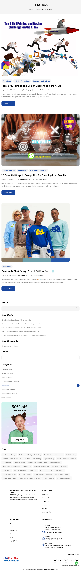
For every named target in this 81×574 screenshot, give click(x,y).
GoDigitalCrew (75, 565)
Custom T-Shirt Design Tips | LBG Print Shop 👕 (27, 271)
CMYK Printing (71, 455)
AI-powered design (9, 455)
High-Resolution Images (11, 466)
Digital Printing (49, 459)
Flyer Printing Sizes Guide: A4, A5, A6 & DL (16, 320)
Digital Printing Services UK (66, 459)
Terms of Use (46, 505)
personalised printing (41, 466)
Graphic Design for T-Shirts (37, 462)
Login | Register (14, 541)
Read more (8, 103)
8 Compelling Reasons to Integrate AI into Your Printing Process (23, 335)
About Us (45, 494)
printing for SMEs (20, 470)
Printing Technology (22, 81)
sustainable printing (62, 474)
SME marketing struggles (43, 474)
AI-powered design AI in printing (30, 455)
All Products (13, 530)
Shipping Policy (47, 512)
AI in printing (48, 455)
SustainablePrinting (9, 478)
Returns (44, 508)
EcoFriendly (7, 462)
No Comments (45, 90)
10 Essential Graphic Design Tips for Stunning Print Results (33, 175)
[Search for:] (40, 357)
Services (12, 527)
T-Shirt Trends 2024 (64, 478)
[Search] (76, 357)
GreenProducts (55, 462)
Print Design (7, 470)
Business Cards (6, 369)
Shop (11, 523)
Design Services (9, 170)
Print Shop (7, 81)
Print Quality (59, 470)
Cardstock (59, 455)
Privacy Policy (46, 498)
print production (46, 470)
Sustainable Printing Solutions (29, 478)
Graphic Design (19, 462)
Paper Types (27, 466)
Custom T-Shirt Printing (32, 459)
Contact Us (45, 501)
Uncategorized (6, 397)
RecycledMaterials (9, 474)
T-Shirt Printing (48, 478)
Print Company (6, 377)
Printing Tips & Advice (41, 81)
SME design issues (25, 474)
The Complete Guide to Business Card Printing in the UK (20, 324)
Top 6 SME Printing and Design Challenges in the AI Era (31, 85)
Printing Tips (33, 470)
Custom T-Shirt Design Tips (12, 459)
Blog (11, 534)
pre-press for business (59, 466)
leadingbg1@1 (28, 90)
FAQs (11, 537)
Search (4, 302)
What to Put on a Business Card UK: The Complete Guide (21, 328)
